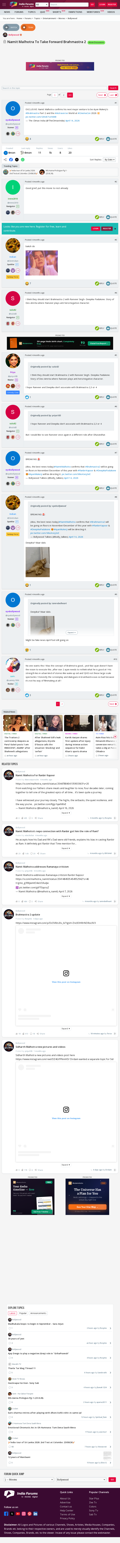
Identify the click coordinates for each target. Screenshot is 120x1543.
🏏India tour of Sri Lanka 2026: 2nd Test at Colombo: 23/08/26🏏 (41, 1442)
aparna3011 (102, 1402)
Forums (19, 12)
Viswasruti (102, 1446)
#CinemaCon (84, 113)
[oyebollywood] (6, 152)
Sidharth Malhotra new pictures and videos (40, 1046)
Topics (31, 12)
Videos (111, 12)
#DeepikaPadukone (106, 470)
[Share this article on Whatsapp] (23, 160)
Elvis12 (104, 1462)
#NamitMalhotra (62, 466)
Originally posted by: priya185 (45, 415)
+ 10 (17, 134)
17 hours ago (90, 1432)
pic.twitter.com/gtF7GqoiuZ (34, 887)
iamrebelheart (106, 901)
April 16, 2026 (66, 808)
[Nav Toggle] (4, 4)
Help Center (66, 1510)
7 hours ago (90, 1446)
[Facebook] (6, 1514)
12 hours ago (86, 1417)
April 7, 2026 (65, 891)
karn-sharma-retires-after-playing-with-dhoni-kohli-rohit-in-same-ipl (45, 1412)
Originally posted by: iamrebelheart (48, 603)
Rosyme (108, 818)
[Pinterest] (30, 1514)
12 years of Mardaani (19, 1457)
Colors (92, 1506)
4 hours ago (92, 1358)
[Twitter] (12, 1514)
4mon (11, 152)
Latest (12, 1313)
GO (92, 4)
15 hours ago (92, 1462)
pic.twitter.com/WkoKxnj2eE (76, 474)
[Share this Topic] (5, 160)
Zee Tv (93, 1502)
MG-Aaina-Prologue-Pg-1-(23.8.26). (26, 1398)
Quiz (42, 12)
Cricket (15, 1408)
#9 (116, 594)
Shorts (57, 12)
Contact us (66, 1506)
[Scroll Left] (5, 172)
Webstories (93, 12)
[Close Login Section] (115, 228)
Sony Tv (93, 1510)
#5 (116, 355)
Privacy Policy (67, 1518)
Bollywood (14, 34)
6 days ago (97, 1170)
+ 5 (18, 212)
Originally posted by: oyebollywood (48, 505)
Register (112, 4)
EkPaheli (108, 853)
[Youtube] (18, 1514)
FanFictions (75, 12)
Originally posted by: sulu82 (44, 366)
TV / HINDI (100, 734)
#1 (116, 102)
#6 (116, 406)
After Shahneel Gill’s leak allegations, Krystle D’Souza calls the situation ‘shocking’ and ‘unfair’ (48, 744)
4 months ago (96, 853)
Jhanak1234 (102, 1387)
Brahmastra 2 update (28, 914)
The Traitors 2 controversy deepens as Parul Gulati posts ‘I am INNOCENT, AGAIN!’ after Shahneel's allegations (17, 744)
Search (113, 88)
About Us (65, 1498)
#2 (116, 181)
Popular (23, 1313)
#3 (116, 239)
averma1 (103, 1432)
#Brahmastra (32, 113)
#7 (116, 452)
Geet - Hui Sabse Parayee (22, 1393)
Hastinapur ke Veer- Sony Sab (23, 1383)
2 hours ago (92, 1328)
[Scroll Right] (115, 172)
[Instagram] (24, 1514)
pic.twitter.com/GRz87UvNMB (41, 116)
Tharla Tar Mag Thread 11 (22, 1368)
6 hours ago (89, 1372)
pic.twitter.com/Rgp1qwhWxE (50, 804)
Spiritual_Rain (101, 1417)
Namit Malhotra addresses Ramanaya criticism (42, 866)
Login (102, 4)
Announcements (38, 1313)
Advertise (65, 1502)
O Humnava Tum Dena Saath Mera (26, 1423)
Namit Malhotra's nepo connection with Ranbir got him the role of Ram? (57, 831)
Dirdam (108, 1170)
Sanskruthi (102, 1372)
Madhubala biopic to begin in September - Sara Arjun (36, 1323)
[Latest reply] (114, 818)
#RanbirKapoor (85, 470)
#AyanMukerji (35, 474)
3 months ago (96, 818)
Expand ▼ (66, 813)
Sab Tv (93, 1514)
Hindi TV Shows (18, 1379)
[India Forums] (21, 4)
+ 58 (17, 386)
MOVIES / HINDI (71, 734)
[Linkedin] (35, 1514)
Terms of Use (67, 1514)
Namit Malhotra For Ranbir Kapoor (35, 775)
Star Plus (94, 1498)
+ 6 (18, 690)
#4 (116, 292)
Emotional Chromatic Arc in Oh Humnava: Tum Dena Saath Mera (42, 1427)
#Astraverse (61, 113)
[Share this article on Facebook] (11, 160)
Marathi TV (16, 1364)
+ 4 (18, 270)
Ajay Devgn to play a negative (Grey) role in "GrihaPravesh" (38, 1353)
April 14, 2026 (72, 120)
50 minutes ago (97, 1033)
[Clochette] (22, 152)
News (7, 12)
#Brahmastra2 (92, 466)
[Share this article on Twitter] (17, 160)
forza (109, 1033)
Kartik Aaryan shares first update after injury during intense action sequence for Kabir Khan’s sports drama (78, 744)
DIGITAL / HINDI (10, 734)
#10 (115, 659)
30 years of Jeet (16, 1338)
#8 (116, 497)
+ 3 (18, 323)
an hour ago (92, 1343)
